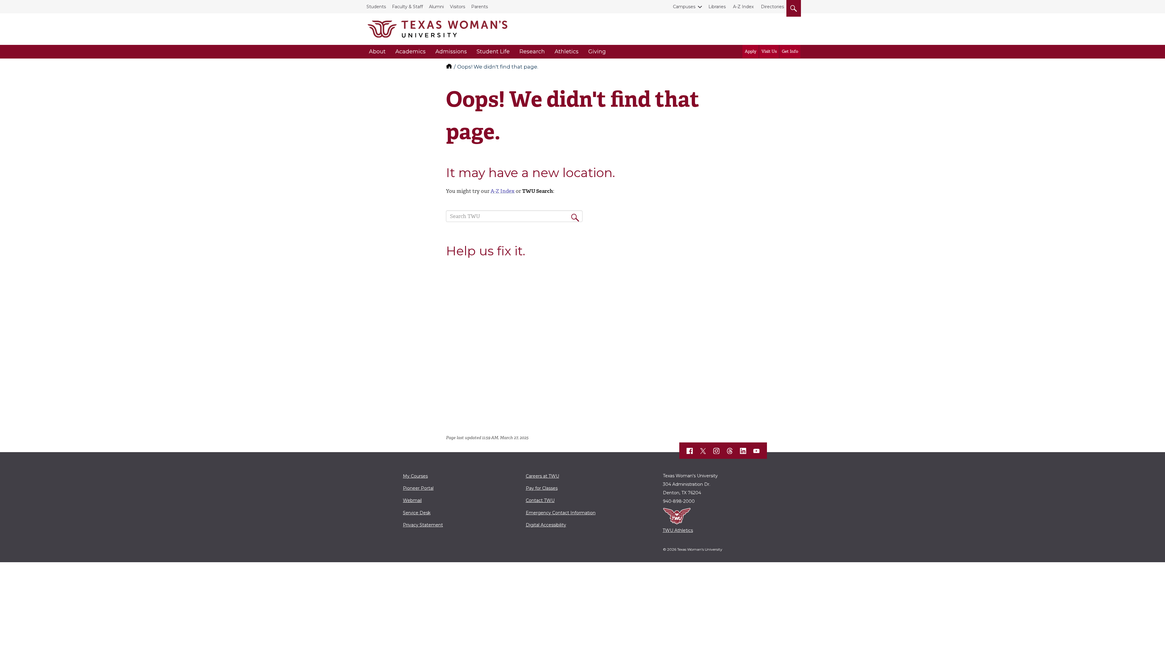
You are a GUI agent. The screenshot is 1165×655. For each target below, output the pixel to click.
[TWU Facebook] (690, 451)
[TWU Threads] (730, 451)
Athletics (567, 51)
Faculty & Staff (407, 6)
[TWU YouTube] (756, 451)
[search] (793, 7)
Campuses (684, 6)
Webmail (412, 500)
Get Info (790, 51)
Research (532, 51)
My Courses (415, 476)
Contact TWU (540, 500)
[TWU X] (703, 451)
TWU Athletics (678, 530)
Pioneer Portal (418, 488)
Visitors (457, 6)
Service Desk (417, 513)
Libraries (717, 6)
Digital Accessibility (546, 525)
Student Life (493, 51)
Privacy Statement (423, 525)
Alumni (436, 6)
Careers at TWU (542, 476)
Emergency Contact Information (561, 513)
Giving (597, 51)
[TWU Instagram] (716, 451)
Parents (479, 6)
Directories (772, 6)
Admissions (451, 51)
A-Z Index (743, 6)
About (377, 51)
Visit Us (769, 51)
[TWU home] (449, 67)
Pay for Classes (542, 488)
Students (376, 6)
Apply (750, 51)
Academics (410, 51)
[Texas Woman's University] (437, 29)
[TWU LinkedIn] (743, 451)
